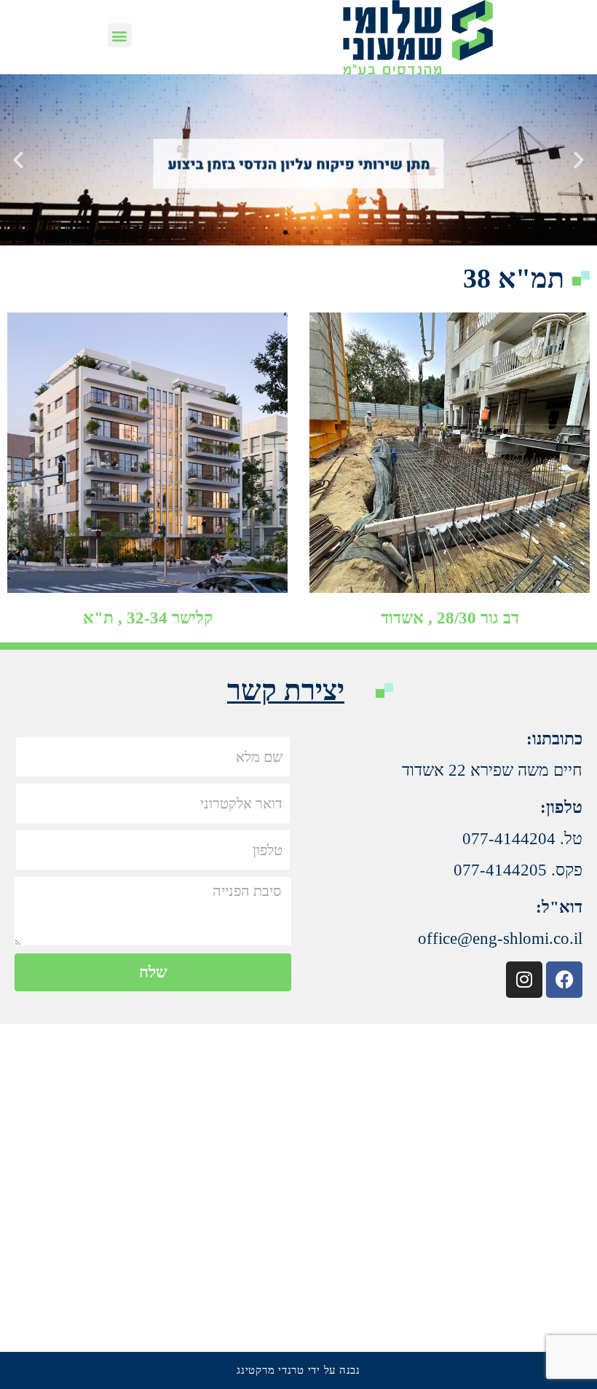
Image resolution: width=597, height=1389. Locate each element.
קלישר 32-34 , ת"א (148, 618)
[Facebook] (564, 979)
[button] (120, 35)
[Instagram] (524, 979)
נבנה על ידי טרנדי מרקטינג (298, 1370)
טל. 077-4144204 (522, 839)
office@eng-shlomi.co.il (500, 938)
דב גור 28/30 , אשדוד (450, 618)
